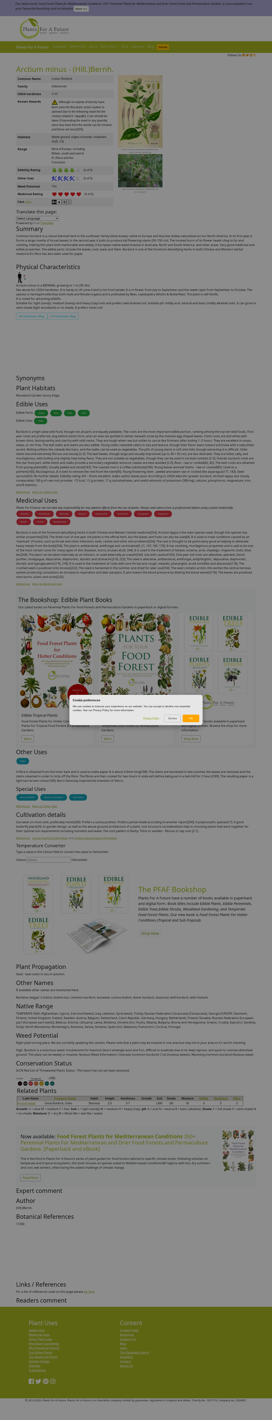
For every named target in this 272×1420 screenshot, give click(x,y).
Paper (22, 761)
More (27, 739)
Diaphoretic (163, 513)
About (93, 46)
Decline (172, 718)
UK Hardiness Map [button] (32, 316)
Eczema (40, 521)
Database (59, 46)
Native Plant (77, 46)
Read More (30, 1178)
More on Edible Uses (45, 492)
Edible (203, 1098)
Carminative (122, 513)
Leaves (41, 413)
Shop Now (191, 739)
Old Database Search (134, 1352)
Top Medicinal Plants (43, 1357)
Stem (84, 413)
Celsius (21, 860)
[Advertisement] (238, 137)
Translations (37, 1370)
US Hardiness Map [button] (63, 316)
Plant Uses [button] (108, 46)
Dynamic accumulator (53, 797)
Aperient (82, 513)
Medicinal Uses (39, 1335)
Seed (70, 413)
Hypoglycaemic (60, 521)
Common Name (65, 1098)
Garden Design (39, 1361)
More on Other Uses (44, 806)
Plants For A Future (32, 47)
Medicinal (220, 1098)
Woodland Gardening (44, 1344)
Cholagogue (143, 513)
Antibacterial (44, 513)
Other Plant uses (40, 1339)
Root (56, 413)
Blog (150, 46)
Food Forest (78, 797)
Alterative (24, 513)
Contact (125, 1361)
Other (237, 1098)
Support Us (128, 1339)
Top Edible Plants (41, 1352)
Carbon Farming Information (50, 838)
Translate (46, 223)
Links (123, 1348)
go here (89, 1292)
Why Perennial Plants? (44, 1348)
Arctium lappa (26, 1103)
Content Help (129, 1330)
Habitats (35, 1366)
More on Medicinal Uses (47, 584)
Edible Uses (37, 1330)
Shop (124, 46)
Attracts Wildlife (27, 797)
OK (191, 718)
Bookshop (127, 1335)
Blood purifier (101, 513)
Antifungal (64, 513)
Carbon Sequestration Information (95, 838)
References (23, 492)
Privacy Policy (151, 718)
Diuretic (23, 521)
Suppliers (138, 46)
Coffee (40, 421)
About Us (126, 1366)
